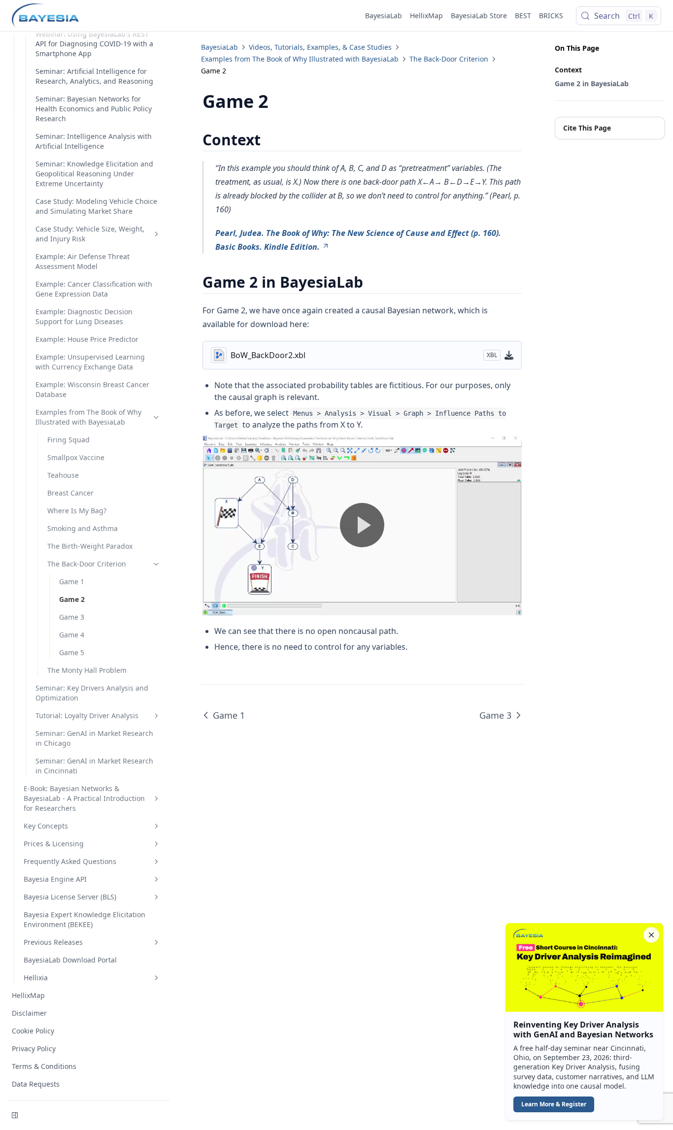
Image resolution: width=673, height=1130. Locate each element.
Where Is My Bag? (76, 510)
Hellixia (36, 977)
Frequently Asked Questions (70, 861)
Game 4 (71, 634)
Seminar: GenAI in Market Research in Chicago (94, 738)
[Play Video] (362, 525)
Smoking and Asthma (82, 528)
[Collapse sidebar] (15, 1115)
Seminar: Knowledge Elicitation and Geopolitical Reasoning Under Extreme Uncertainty (94, 173)
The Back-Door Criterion (86, 563)
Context (568, 69)
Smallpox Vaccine (75, 457)
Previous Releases (53, 942)
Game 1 (71, 581)
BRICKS (551, 15)
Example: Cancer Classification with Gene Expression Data (93, 289)
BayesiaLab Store (479, 15)
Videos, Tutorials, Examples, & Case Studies (320, 47)
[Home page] (45, 15)
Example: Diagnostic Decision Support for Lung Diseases (84, 316)
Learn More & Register (553, 1104)
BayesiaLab (383, 15)
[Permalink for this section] (269, 140)
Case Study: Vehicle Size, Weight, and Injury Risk (89, 233)
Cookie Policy (33, 1030)
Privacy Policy (34, 1048)
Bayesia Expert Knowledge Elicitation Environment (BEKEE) (84, 919)
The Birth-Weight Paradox (90, 546)
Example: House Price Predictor (86, 339)
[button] (584, 1021)
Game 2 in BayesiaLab (592, 83)
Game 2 (72, 599)
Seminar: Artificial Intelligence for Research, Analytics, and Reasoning (94, 76)
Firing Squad (68, 439)
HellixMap (426, 15)
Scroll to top (571, 147)
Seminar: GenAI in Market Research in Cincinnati (94, 765)
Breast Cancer (70, 493)
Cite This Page (587, 128)
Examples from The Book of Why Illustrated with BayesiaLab (88, 417)
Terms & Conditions (44, 1066)
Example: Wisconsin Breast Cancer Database (92, 389)
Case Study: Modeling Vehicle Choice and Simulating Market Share (96, 206)
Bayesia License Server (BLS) (70, 896)
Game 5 (71, 652)
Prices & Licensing (54, 843)
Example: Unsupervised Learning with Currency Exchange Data (90, 361)
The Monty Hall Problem (87, 670)
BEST (523, 15)
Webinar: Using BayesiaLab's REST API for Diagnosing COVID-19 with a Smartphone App (94, 43)
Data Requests (36, 1084)
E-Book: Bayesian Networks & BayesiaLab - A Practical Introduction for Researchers (84, 798)
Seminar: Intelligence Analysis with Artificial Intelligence (93, 141)
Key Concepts (46, 826)
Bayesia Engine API (55, 879)
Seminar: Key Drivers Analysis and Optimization (91, 692)
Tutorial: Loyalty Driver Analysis (86, 715)
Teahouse (63, 475)
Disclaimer (29, 1013)
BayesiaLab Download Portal (70, 959)
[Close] (651, 935)
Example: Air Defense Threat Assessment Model (82, 261)
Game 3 (71, 617)
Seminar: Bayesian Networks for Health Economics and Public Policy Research (93, 108)
